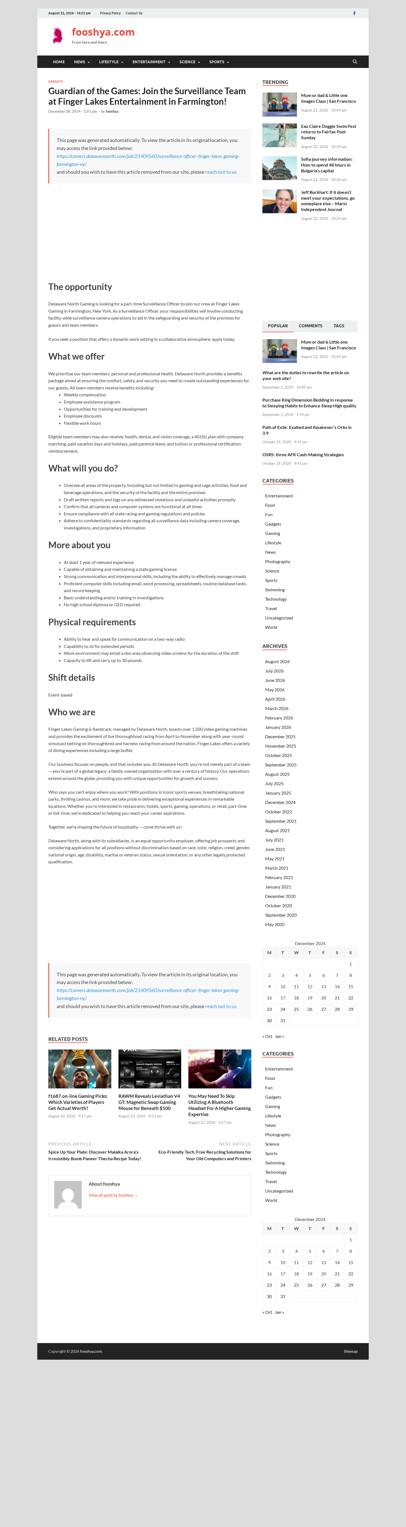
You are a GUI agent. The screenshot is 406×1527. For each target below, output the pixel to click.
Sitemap (351, 1351)
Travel (271, 608)
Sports (216, 62)
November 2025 (280, 745)
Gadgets (55, 81)
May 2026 (274, 689)
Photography (277, 561)
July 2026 (274, 670)
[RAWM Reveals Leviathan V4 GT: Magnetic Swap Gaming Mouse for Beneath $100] (149, 1070)
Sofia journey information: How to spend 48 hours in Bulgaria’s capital (326, 164)
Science (187, 62)
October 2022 (278, 811)
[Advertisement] (257, 35)
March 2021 (276, 868)
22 (350, 997)
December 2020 (280, 896)
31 (282, 1020)
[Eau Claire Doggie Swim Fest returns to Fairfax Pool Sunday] (279, 126)
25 (296, 1009)
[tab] (277, 326)
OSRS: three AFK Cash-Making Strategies (303, 454)
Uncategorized (279, 617)
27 (323, 1009)
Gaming (272, 533)
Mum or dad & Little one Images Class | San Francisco (328, 98)
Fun (269, 514)
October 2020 (278, 905)
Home (59, 62)
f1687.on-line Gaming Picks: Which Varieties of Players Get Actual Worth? (78, 1102)
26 (309, 1009)
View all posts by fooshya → (113, 1195)
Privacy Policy (110, 13)
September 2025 (281, 764)
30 (269, 1020)
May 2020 (274, 924)
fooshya (112, 111)
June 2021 (275, 849)
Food (270, 505)
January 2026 (278, 727)
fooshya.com (103, 32)
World (271, 627)
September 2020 (281, 914)
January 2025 (278, 792)
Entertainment (149, 62)
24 (282, 1009)
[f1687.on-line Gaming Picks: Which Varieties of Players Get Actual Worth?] (79, 1070)
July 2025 (274, 783)
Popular (278, 325)
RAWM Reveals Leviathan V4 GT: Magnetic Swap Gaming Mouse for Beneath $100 (149, 1102)
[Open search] (355, 62)
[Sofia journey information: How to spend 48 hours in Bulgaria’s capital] (279, 159)
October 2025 (278, 755)
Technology (276, 599)
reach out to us (221, 172)
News (79, 62)
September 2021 (281, 821)
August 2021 (277, 830)
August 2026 (277, 661)
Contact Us (134, 13)
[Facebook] (354, 13)
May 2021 (274, 858)
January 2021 (278, 886)
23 (269, 1009)
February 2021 (279, 877)
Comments (311, 325)
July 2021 (274, 839)
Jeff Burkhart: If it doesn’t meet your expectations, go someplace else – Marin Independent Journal (328, 200)
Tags (339, 325)
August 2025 (277, 774)
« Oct (267, 1036)
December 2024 (280, 802)
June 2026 (275, 680)
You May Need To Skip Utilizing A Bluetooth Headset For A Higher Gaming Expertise (219, 1105)
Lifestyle (108, 62)
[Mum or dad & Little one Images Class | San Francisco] (279, 95)
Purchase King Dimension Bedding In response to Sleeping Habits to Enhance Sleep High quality (309, 402)
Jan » (279, 1036)
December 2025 (280, 736)
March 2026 (276, 708)
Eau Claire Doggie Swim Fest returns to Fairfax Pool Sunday (328, 131)
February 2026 (279, 717)
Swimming (275, 589)
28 (337, 1009)
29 (350, 1009)
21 (337, 997)
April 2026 (275, 698)
